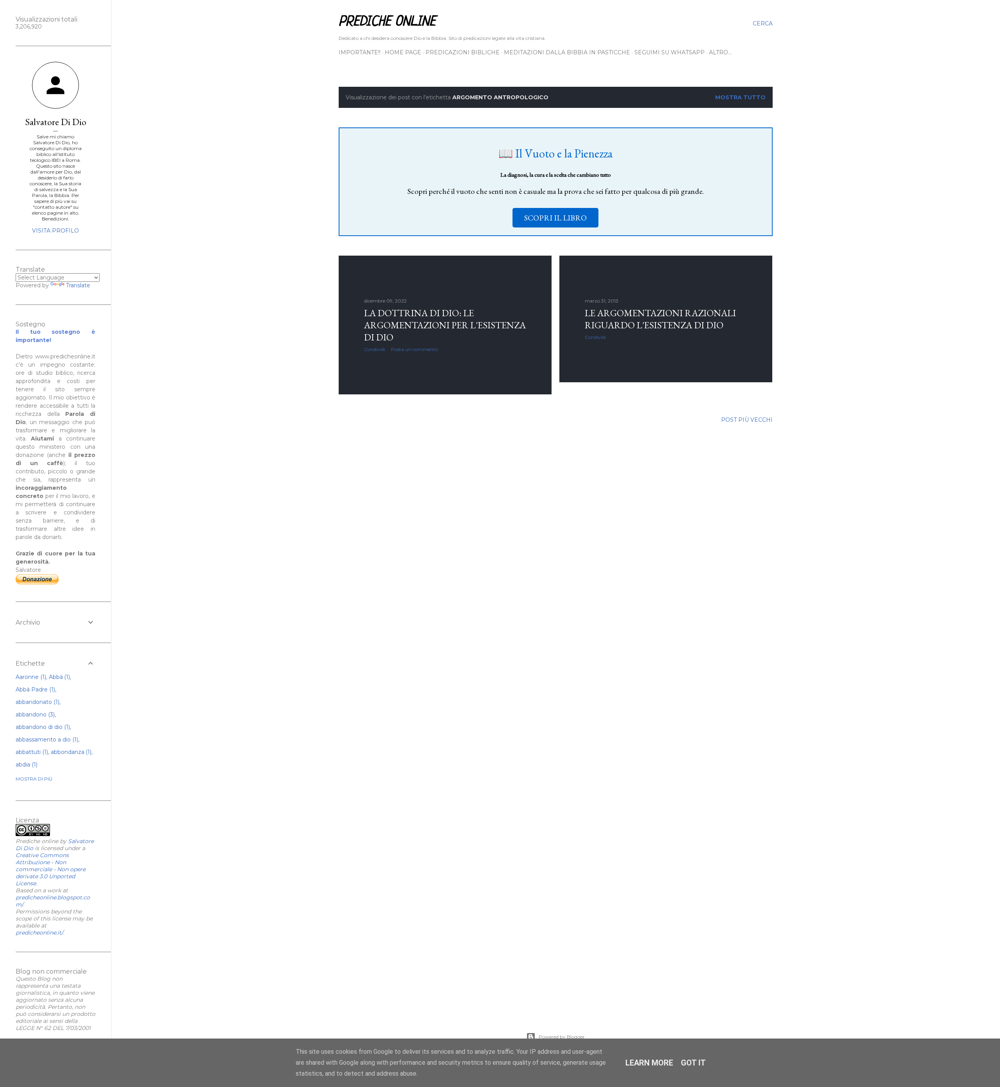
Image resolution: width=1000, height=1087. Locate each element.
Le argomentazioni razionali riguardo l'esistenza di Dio (660, 319)
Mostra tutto (740, 97)
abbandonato (37, 702)
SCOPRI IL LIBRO (555, 218)
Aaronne (30, 676)
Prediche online (387, 21)
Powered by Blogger (562, 1037)
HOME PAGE (403, 52)
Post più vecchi (747, 419)
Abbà (59, 676)
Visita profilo (55, 230)
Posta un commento (414, 349)
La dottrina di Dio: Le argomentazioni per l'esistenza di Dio (445, 325)
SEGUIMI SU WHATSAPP (669, 52)
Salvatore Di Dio (55, 122)
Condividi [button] (374, 349)
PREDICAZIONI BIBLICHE (462, 52)
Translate (78, 285)
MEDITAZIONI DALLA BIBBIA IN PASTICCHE (567, 52)
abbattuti (31, 752)
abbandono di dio (42, 727)
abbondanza (70, 752)
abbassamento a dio (46, 739)
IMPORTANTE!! (359, 52)
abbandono (34, 714)
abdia (26, 764)
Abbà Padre (35, 689)
